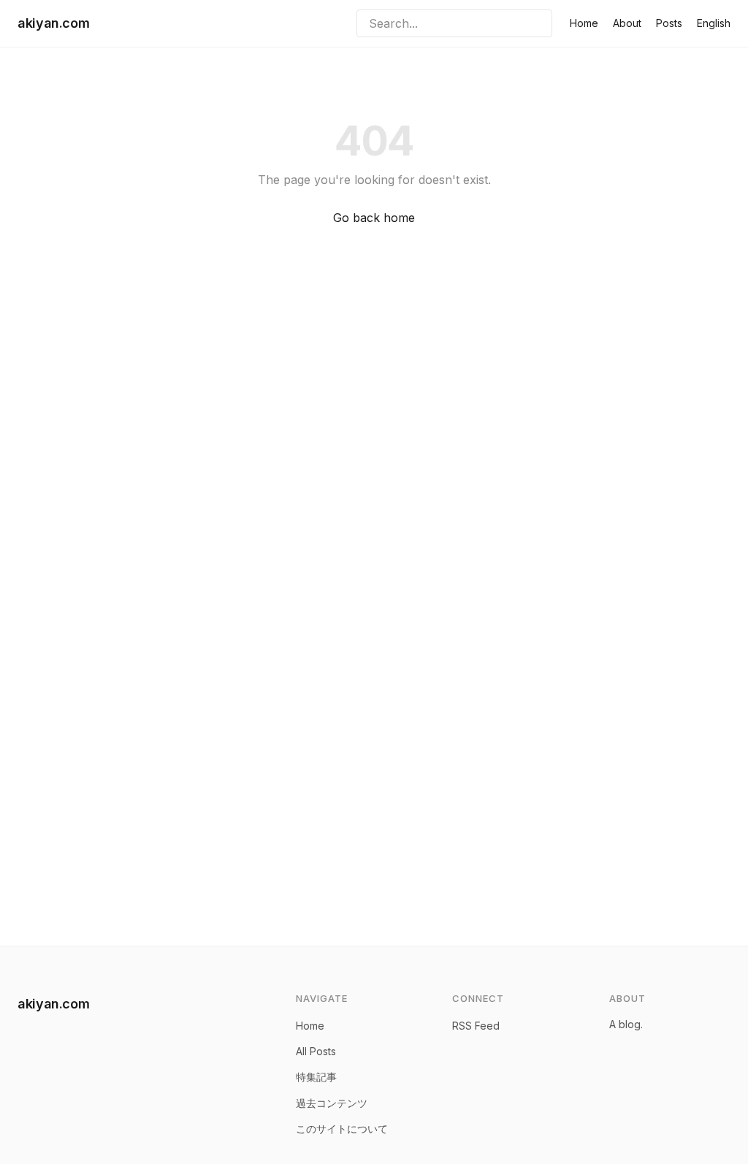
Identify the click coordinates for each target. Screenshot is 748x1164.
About (627, 23)
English (713, 23)
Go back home (374, 217)
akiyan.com (53, 23)
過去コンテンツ (331, 1103)
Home (584, 23)
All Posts (316, 1051)
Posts (669, 23)
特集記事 (316, 1077)
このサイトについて (342, 1128)
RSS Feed (476, 1025)
